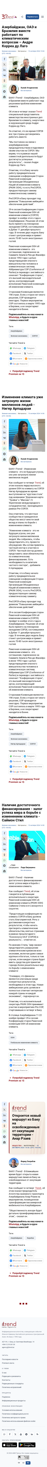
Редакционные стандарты (13, 1384)
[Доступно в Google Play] (27, 1444)
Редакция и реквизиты (11, 1376)
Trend (39, 111)
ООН (12, 1038)
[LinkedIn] (32, 1434)
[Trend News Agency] (9, 1325)
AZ (23, 1463)
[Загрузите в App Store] (9, 1444)
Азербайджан (16, 331)
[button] (4, 59)
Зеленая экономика (19, 336)
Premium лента (8, 1363)
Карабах (30, 1238)
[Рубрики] (42, 16)
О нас (4, 1373)
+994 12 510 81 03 (8, 1344)
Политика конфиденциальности (15, 1414)
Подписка (6, 1397)
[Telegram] (26, 1434)
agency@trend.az (8, 1347)
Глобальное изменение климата (24, 1043)
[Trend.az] (9, 17)
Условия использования (12, 1410)
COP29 (35, 336)
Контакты (6, 1380)
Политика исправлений (11, 1387)
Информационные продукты (14, 1401)
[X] (15, 1434)
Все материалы (26, 90)
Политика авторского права (13, 1418)
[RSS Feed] (37, 1434)
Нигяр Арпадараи (18, 744)
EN (19, 1463)
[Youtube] (21, 1434)
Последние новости (10, 1359)
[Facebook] (10, 1434)
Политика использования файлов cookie (18, 1421)
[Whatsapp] (4, 1434)
